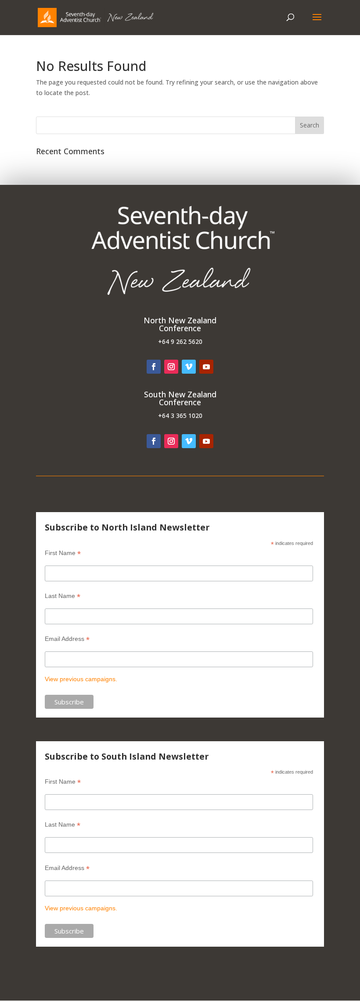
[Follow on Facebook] (154, 367)
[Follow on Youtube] (206, 367)
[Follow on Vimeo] (189, 367)
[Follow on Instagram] (171, 367)
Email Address (67, 639)
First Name (63, 553)
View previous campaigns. (81, 679)
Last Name (62, 596)
